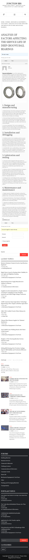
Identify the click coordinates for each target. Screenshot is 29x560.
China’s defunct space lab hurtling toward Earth (17, 428)
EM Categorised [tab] (17, 360)
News (10, 377)
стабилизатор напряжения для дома (10, 513)
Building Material (7, 268)
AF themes (18, 557)
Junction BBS (14, 3)
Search (3, 252)
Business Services (5, 460)
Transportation (5, 485)
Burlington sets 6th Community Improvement (17, 395)
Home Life (5, 316)
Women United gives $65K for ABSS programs (18, 379)
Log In (4, 245)
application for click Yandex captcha (10, 520)
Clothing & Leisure (6, 466)
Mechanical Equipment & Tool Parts (11, 277)
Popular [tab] (3, 360)
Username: (4, 234)
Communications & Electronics (10, 286)
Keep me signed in (6, 241)
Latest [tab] (9, 360)
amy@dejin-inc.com (6, 219)
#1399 (26, 63)
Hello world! (5, 365)
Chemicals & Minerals (7, 463)
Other (3, 297)
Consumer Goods (5, 471)
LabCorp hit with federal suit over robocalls (17, 412)
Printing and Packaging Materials (10, 483)
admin (3, 367)
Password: (4, 237)
